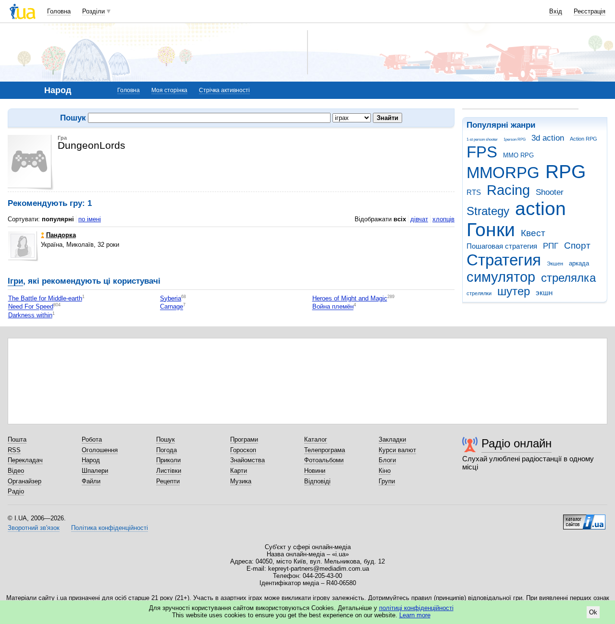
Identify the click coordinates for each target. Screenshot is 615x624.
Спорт (577, 245)
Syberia (170, 298)
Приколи (168, 460)
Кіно (385, 470)
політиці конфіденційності (416, 608)
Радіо (16, 491)
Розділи (93, 11)
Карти (238, 470)
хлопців (443, 219)
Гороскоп (243, 450)
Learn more (414, 615)
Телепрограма (324, 450)
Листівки (168, 470)
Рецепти (168, 481)
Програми (244, 439)
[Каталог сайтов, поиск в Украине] (584, 518)
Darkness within (30, 315)
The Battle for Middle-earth (45, 298)
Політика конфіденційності (109, 527)
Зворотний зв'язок (34, 527)
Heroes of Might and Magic (349, 298)
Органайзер (24, 481)
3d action (547, 138)
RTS (474, 192)
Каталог (315, 439)
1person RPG (515, 139)
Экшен (555, 263)
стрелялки (479, 293)
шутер (513, 291)
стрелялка (568, 278)
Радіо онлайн (516, 443)
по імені (89, 219)
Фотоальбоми (324, 460)
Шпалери (95, 470)
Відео (16, 470)
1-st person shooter (482, 139)
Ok (593, 612)
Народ (91, 460)
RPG (565, 171)
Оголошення (100, 450)
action (540, 208)
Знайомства (247, 460)
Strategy (488, 211)
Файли (91, 481)
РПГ (550, 246)
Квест (533, 233)
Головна (59, 11)
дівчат (419, 219)
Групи (387, 481)
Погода (166, 450)
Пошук (165, 439)
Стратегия (504, 260)
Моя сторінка (169, 90)
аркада (579, 263)
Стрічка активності (224, 90)
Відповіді (317, 481)
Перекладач (25, 460)
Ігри (15, 281)
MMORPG (503, 172)
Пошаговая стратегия (502, 246)
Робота (92, 439)
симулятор (501, 277)
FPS (482, 152)
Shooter (550, 192)
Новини (314, 470)
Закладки (392, 439)
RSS (14, 450)
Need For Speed (30, 307)
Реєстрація (589, 11)
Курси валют (397, 450)
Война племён (333, 307)
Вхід (555, 11)
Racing (508, 190)
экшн (544, 292)
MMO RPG (518, 155)
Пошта (17, 439)
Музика (240, 481)
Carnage (171, 307)
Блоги (387, 460)
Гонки (491, 229)
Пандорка (61, 235)
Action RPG (583, 139)
